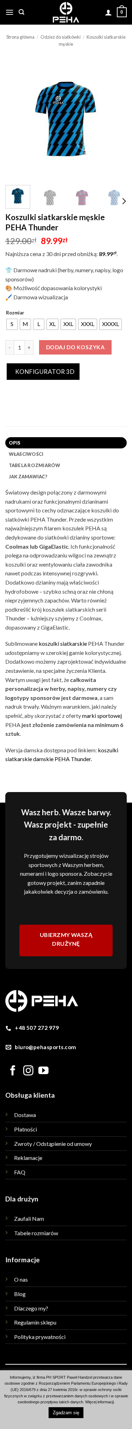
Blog (20, 1293)
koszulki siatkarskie (63, 643)
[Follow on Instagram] (28, 1071)
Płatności (25, 1129)
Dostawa (25, 1114)
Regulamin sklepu (35, 1322)
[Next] (115, 119)
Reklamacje (28, 1157)
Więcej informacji (99, 1402)
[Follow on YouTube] (43, 1071)
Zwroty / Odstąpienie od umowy (53, 1143)
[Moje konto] (108, 12)
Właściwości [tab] (26, 454)
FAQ (19, 1172)
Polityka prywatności (39, 1336)
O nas (21, 1279)
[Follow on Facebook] (13, 1071)
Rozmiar (15, 313)
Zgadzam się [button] (66, 1412)
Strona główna (20, 37)
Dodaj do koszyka (75, 347)
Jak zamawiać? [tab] (28, 476)
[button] (9, 12)
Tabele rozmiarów (36, 1233)
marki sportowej (102, 715)
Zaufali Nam (29, 1218)
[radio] (12, 324)
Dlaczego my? (31, 1308)
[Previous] (16, 119)
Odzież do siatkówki (60, 37)
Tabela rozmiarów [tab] (35, 465)
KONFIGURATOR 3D (44, 371)
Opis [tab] (15, 443)
